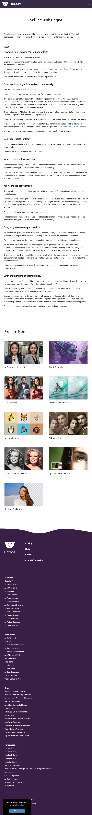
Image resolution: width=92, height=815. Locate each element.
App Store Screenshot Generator (17, 725)
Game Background (11, 776)
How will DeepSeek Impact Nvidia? (18, 695)
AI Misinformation (34, 560)
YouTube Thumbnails (12, 765)
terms (30, 288)
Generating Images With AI (14, 691)
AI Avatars (8, 641)
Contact (29, 554)
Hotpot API (8, 581)
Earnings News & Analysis (14, 732)
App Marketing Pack (12, 655)
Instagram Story (10, 752)
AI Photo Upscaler (11, 598)
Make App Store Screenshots (16, 712)
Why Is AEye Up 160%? (13, 782)
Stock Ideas (9, 715)
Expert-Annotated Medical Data (16, 736)
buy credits (48, 62)
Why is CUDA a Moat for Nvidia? (17, 719)
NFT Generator (10, 658)
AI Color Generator (11, 672)
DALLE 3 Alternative (12, 702)
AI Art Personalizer (11, 608)
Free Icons (8, 662)
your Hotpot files (61, 69)
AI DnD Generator (11, 779)
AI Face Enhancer (11, 619)
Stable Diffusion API (12, 679)
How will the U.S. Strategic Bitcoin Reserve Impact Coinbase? (28, 769)
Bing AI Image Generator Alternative (18, 698)
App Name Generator (12, 722)
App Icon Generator (12, 708)
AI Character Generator (13, 648)
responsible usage (52, 288)
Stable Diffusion (10, 675)
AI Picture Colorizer (12, 622)
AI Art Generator (64, 127)
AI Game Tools (10, 638)
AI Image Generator (12, 584)
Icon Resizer (9, 665)
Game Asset (9, 772)
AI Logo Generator (11, 625)
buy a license (30, 90)
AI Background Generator (14, 651)
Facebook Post (10, 758)
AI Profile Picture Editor (13, 645)
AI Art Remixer (80, 127)
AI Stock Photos (10, 595)
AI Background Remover (13, 605)
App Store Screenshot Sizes (15, 705)
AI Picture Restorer (12, 615)
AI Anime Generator (12, 612)
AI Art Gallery (9, 669)
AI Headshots (9, 591)
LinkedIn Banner (10, 762)
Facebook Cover (10, 755)
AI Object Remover (11, 602)
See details (40, 152)
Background (9, 786)
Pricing (28, 543)
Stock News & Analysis (13, 729)
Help (27, 549)
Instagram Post (10, 748)
